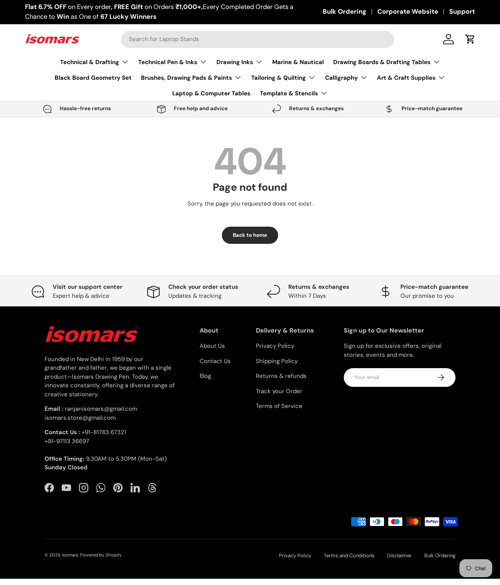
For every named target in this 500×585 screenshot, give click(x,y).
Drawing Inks (234, 62)
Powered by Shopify (100, 555)
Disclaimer (399, 555)
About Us (212, 346)
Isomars (70, 555)
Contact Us (215, 361)
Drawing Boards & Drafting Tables (381, 62)
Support (462, 11)
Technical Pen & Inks (167, 62)
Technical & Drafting (89, 62)
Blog (205, 376)
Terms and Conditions (349, 555)
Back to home (250, 235)
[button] (470, 39)
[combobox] (257, 39)
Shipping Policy (277, 361)
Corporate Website (407, 11)
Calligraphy (341, 78)
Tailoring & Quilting (278, 78)
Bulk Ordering (344, 11)
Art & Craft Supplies (406, 78)
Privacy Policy (275, 346)
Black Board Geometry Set (93, 78)
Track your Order (279, 391)
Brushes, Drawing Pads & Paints (186, 78)
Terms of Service (279, 406)
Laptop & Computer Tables (211, 93)
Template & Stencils (289, 93)
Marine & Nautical (298, 62)
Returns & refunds (281, 376)
